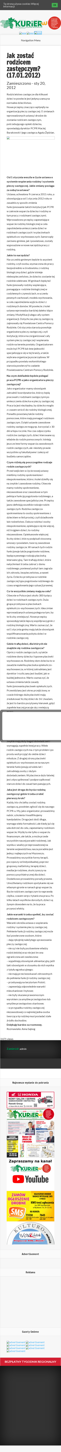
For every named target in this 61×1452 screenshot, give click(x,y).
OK (54, 5)
